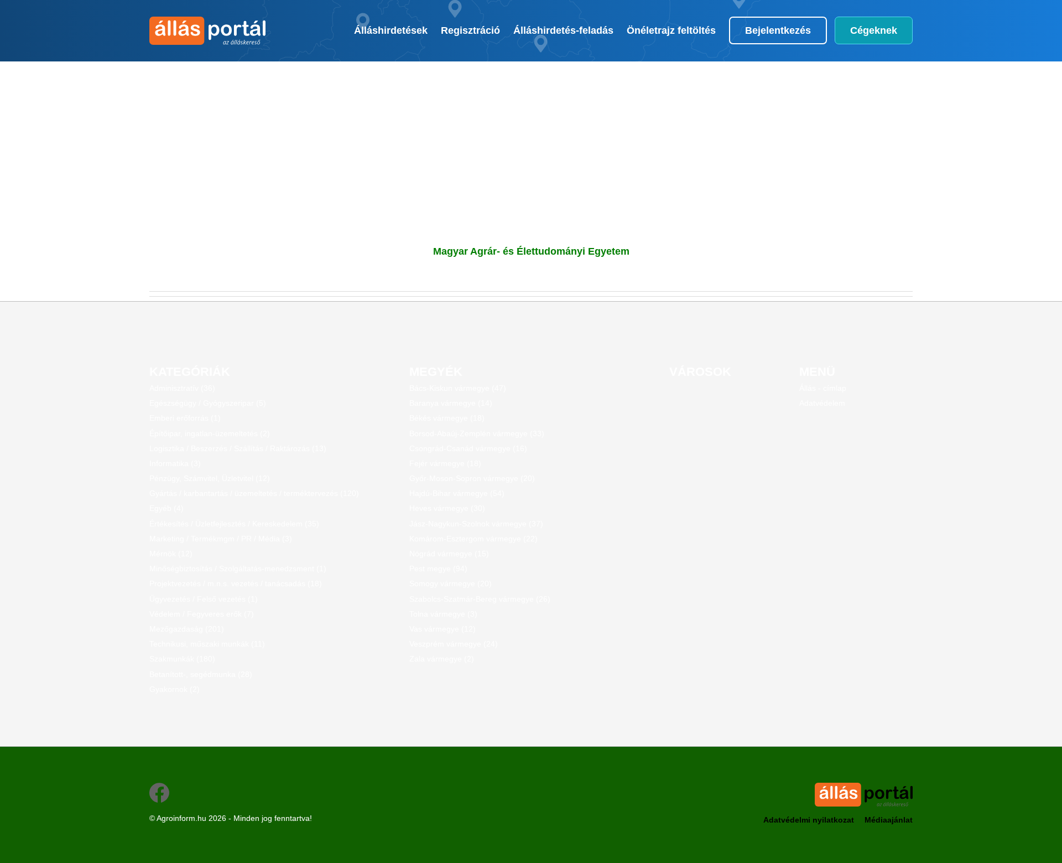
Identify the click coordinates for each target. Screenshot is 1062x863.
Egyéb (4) (166, 508)
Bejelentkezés (778, 30)
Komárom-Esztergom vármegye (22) (473, 538)
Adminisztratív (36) (182, 388)
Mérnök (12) (170, 553)
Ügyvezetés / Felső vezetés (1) (203, 599)
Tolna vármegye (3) (443, 613)
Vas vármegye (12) (442, 628)
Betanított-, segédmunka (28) (200, 674)
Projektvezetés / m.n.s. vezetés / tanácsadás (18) (235, 583)
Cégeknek (873, 30)
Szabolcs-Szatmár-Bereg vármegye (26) (479, 599)
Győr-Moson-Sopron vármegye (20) (472, 478)
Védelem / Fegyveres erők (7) (201, 613)
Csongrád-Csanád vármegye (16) (468, 448)
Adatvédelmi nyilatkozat (808, 819)
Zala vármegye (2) (441, 658)
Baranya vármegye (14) (450, 403)
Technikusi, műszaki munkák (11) (207, 643)
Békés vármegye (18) (447, 418)
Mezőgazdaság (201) (186, 628)
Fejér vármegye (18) (445, 463)
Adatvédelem (822, 403)
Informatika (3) (175, 463)
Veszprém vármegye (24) (453, 643)
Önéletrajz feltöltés (671, 30)
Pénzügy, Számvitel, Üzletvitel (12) (209, 478)
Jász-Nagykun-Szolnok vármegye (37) (476, 523)
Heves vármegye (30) (447, 508)
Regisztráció (470, 30)
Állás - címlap (822, 388)
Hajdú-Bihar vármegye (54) (456, 493)
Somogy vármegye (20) (450, 583)
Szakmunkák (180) (182, 658)
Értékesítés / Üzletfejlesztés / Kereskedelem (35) (234, 523)
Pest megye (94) (438, 568)
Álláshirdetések (391, 30)
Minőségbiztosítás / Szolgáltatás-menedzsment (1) (237, 568)
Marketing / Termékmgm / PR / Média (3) (220, 538)
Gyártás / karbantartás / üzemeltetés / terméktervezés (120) (254, 493)
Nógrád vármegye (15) (449, 553)
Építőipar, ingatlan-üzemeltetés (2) (209, 433)
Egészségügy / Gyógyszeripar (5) (207, 403)
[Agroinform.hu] (206, 31)
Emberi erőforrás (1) (185, 418)
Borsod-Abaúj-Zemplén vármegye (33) (476, 433)
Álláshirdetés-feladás (563, 30)
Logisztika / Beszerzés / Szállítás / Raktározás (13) (237, 448)
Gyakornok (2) (174, 689)
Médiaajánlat (889, 819)
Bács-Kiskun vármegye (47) (457, 388)
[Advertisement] (473, 138)
